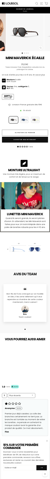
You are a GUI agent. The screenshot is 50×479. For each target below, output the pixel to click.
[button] (22, 146)
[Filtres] (4, 395)
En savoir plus (39, 75)
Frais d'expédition (25, 67)
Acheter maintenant (25, 139)
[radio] (13, 120)
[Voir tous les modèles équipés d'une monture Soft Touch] (8, 97)
